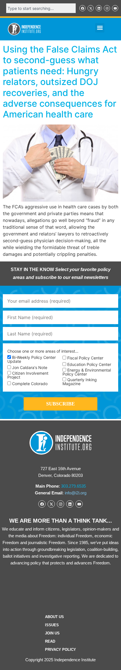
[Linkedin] (99, 8)
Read (50, 641)
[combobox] (41, 8)
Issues (52, 625)
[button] (99, 27)
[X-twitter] (91, 8)
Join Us (52, 633)
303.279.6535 (73, 486)
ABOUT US (54, 617)
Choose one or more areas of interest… (43, 351)
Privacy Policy (60, 649)
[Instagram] (107, 8)
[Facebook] (82, 8)
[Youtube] (115, 8)
